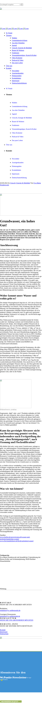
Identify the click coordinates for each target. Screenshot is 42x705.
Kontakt (2, 630)
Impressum (3, 632)
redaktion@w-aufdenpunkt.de (10, 610)
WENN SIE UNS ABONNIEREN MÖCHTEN (16, 620)
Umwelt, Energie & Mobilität (20, 183)
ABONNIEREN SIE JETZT (10, 701)
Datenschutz (4, 634)
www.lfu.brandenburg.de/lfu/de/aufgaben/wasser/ (17, 541)
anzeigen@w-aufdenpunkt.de (10, 616)
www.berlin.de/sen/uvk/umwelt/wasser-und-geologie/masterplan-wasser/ (15, 538)
